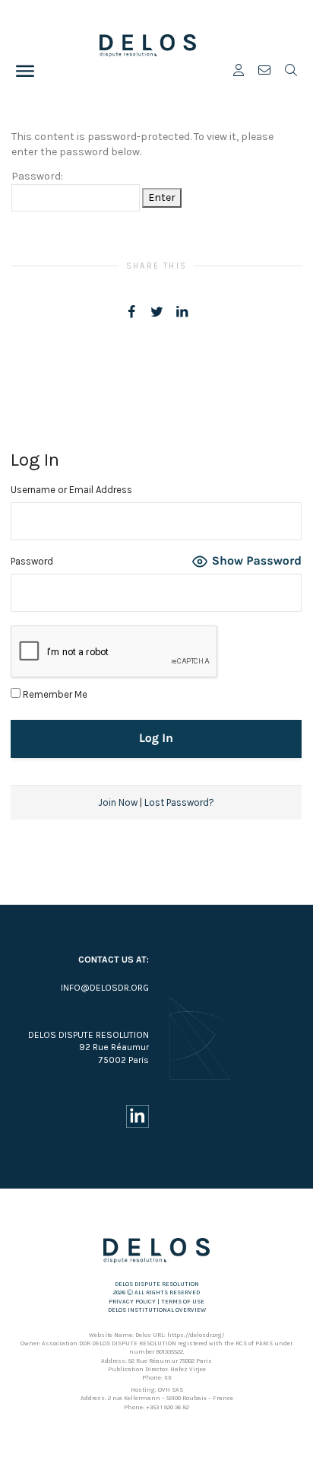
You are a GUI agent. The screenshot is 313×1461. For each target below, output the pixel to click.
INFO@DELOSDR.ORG (105, 987)
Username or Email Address (71, 489)
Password (32, 561)
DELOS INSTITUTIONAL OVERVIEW (157, 1310)
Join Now (118, 802)
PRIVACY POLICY (132, 1301)
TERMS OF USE (182, 1301)
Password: (37, 176)
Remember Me (54, 694)
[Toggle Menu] (25, 70)
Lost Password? (179, 802)
